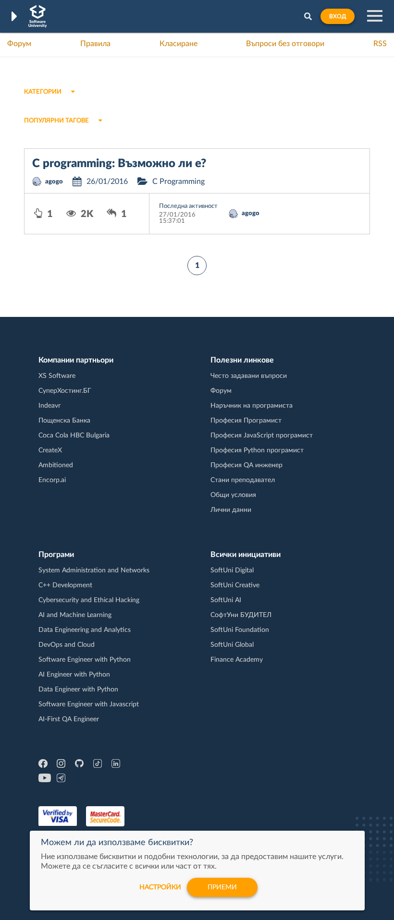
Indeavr (49, 405)
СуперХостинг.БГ (64, 390)
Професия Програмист (246, 420)
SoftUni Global (232, 645)
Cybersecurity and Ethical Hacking (88, 600)
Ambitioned (55, 465)
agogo (54, 182)
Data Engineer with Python (78, 689)
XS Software (56, 376)
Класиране (178, 44)
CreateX (50, 450)
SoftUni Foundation (239, 630)
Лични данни (230, 510)
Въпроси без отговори (285, 44)
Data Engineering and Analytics (84, 630)
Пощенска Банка (64, 420)
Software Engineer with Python (84, 659)
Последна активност (188, 206)
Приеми (222, 887)
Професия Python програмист (257, 450)
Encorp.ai (52, 480)
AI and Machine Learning (74, 615)
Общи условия (233, 495)
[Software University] (37, 16)
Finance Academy (236, 659)
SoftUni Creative (234, 585)
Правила (95, 44)
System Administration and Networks (93, 570)
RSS (380, 44)
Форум (19, 44)
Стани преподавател (242, 480)
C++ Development (65, 585)
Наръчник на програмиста (251, 405)
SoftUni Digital (232, 570)
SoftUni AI (225, 600)
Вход (337, 16)
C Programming (178, 181)
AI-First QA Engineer (68, 719)
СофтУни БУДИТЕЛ (240, 615)
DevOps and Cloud (66, 645)
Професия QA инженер (246, 465)
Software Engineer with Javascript (88, 704)
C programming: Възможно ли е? (119, 163)
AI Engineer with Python (74, 674)
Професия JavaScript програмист (261, 435)
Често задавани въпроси (248, 376)
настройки (160, 887)
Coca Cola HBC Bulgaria (74, 435)
